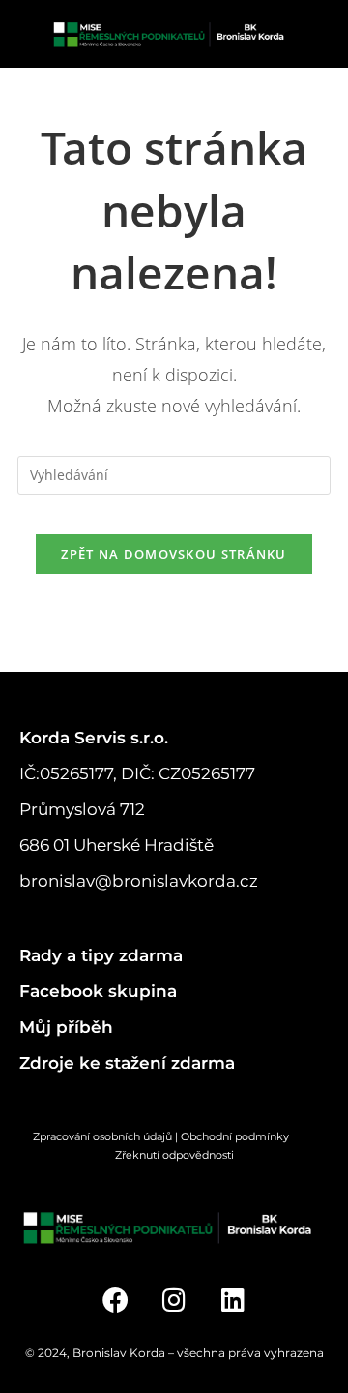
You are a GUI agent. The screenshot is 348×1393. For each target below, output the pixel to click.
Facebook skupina (98, 991)
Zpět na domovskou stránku (174, 553)
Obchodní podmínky (248, 1136)
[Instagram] (174, 1300)
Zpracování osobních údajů (102, 1136)
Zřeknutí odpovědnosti (174, 1155)
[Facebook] (115, 1300)
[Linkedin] (232, 1300)
